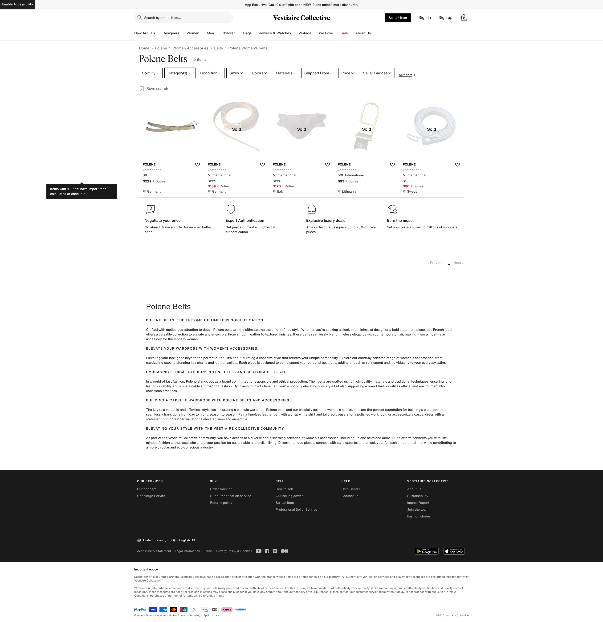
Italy (216, 615)
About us (414, 489)
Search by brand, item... (162, 17)
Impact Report (418, 502)
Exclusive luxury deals (325, 220)
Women (193, 33)
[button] (463, 17)
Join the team (417, 509)
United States (177, 615)
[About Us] (374, 33)
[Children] (239, 33)
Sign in (425, 17)
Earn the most (399, 220)
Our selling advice (289, 495)
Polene (161, 48)
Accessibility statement (154, 551)
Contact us (350, 495)
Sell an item (398, 17)
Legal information (187, 551)
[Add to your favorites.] (197, 165)
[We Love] (337, 33)
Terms (208, 551)
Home (144, 48)
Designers (171, 33)
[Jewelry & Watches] (295, 33)
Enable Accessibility (17, 4)
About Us (363, 33)
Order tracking (221, 489)
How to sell (284, 489)
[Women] (203, 33)
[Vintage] (315, 33)
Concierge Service (151, 495)
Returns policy (221, 502)
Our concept (146, 489)
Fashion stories (419, 516)
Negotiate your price (163, 220)
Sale (344, 33)
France (138, 615)
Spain (207, 615)
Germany (194, 615)
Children (229, 33)
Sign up (445, 17)
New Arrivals (144, 33)
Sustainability (417, 495)
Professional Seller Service (296, 509)
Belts (218, 48)
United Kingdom (156, 615)
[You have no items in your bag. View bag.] (463, 17)
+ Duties (158, 181)
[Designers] (183, 33)
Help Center (351, 489)
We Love (326, 33)
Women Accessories (190, 48)
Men (210, 33)
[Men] (218, 33)
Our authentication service (230, 495)
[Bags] (255, 33)
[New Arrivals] (159, 33)
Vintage (304, 33)
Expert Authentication (244, 220)
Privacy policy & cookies (234, 551)
